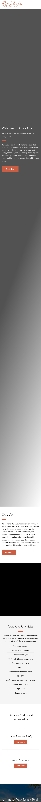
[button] (37, 4)
